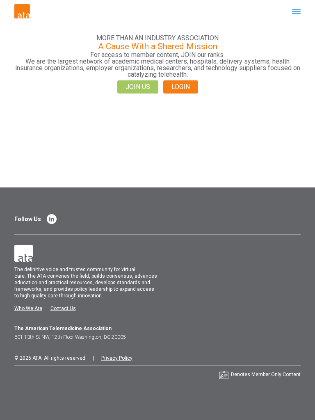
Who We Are (28, 308)
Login (180, 87)
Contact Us (63, 308)
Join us (138, 87)
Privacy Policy (116, 358)
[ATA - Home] (23, 11)
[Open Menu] (296, 11)
